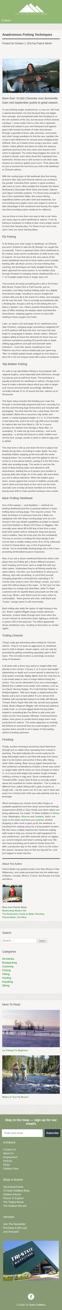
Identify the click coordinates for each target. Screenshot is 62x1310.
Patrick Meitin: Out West (14, 917)
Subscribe (52, 1133)
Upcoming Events (13, 1186)
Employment (10, 1157)
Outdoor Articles (12, 1194)
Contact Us (9, 1149)
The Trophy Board (13, 1202)
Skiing (5, 985)
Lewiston (39, 816)
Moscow (25, 816)
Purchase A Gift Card (15, 1228)
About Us (8, 1153)
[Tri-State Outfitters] (31, 9)
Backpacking (9, 962)
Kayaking (7, 981)
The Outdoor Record (14, 1206)
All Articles (8, 959)
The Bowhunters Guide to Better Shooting (23, 914)
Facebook (31, 1297)
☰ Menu (6, 20)
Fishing (6, 970)
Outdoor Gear (10, 1168)
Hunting (6, 978)
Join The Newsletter (14, 1224)
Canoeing (7, 966)
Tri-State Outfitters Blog (16, 1190)
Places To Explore (13, 1198)
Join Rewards (11, 1231)
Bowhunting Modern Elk (14, 910)
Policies (7, 1161)
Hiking (6, 974)
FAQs (6, 1164)
